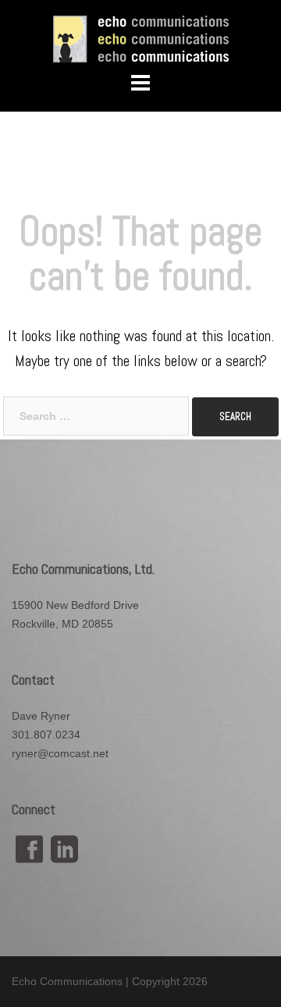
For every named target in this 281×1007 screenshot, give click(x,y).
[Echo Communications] (141, 38)
